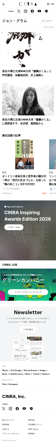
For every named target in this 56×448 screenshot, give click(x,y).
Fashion (46, 374)
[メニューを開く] (52, 4)
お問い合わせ (33, 429)
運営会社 (31, 420)
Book (4, 374)
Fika (4, 384)
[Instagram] (25, 11)
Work (27, 374)
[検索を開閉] (48, 4)
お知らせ (5, 429)
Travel (36, 374)
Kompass (13, 384)
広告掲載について (35, 424)
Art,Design (16, 370)
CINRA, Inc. (14, 396)
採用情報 (5, 424)
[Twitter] (18, 11)
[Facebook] (32, 11)
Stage (43, 370)
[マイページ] (3, 4)
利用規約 (31, 433)
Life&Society (16, 374)
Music (5, 370)
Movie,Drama (30, 370)
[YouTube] (39, 11)
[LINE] (46, 11)
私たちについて (8, 420)
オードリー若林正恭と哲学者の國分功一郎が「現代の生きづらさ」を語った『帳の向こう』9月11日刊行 (24, 180)
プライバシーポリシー (10, 433)
